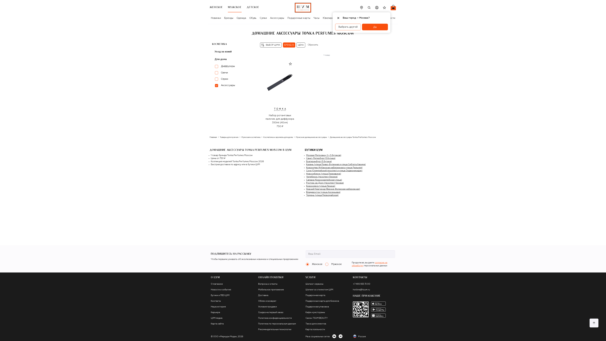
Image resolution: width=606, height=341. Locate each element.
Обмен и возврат (267, 301)
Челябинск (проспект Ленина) (322, 177)
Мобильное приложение (271, 290)
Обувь (252, 18)
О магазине (217, 284)
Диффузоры (228, 66)
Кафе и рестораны (315, 312)
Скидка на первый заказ (270, 312)
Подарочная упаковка (317, 307)
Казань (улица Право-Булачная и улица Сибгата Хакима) (336, 165)
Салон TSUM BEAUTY (317, 318)
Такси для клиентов (316, 324)
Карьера (215, 312)
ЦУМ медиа (216, 318)
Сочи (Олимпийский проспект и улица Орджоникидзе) (334, 171)
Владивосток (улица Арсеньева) (323, 192)
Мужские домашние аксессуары (311, 137)
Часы (316, 18)
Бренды (228, 18)
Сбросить (313, 45)
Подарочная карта (315, 295)
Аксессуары (277, 18)
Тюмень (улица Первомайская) (322, 195)
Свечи (224, 73)
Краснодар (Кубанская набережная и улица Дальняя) (334, 168)
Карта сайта (217, 324)
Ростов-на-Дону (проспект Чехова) (325, 183)
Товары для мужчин (229, 137)
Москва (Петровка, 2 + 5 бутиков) (323, 155)
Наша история (218, 307)
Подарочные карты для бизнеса (322, 301)
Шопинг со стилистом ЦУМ (319, 290)
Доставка (263, 295)
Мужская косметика (250, 137)
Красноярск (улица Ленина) (320, 186)
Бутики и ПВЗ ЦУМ (220, 295)
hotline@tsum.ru (361, 290)
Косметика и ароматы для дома (278, 137)
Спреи (224, 79)
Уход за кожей (223, 52)
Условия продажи (267, 307)
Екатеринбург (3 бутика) (319, 162)
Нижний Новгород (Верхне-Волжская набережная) (333, 189)
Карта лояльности (315, 330)
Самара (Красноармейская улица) (324, 180)
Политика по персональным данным (277, 324)
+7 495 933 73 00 (361, 284)
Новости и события (221, 290)
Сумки (263, 18)
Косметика (219, 44)
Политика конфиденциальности (275, 318)
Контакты (216, 301)
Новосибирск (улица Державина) (323, 174)
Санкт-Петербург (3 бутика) (320, 158)
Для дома (221, 59)
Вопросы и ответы (267, 284)
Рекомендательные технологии (274, 330)
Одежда (241, 18)
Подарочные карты (298, 18)
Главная (213, 137)
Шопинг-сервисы (314, 284)
